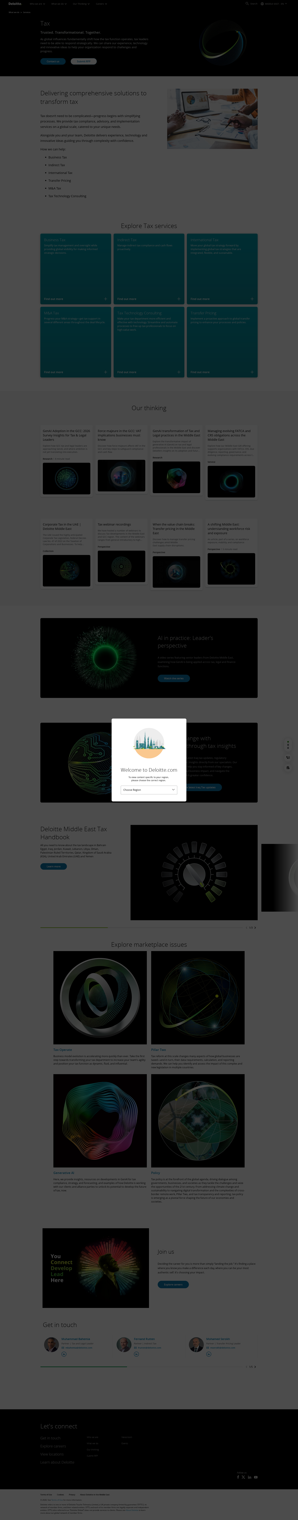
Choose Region (132, 790)
